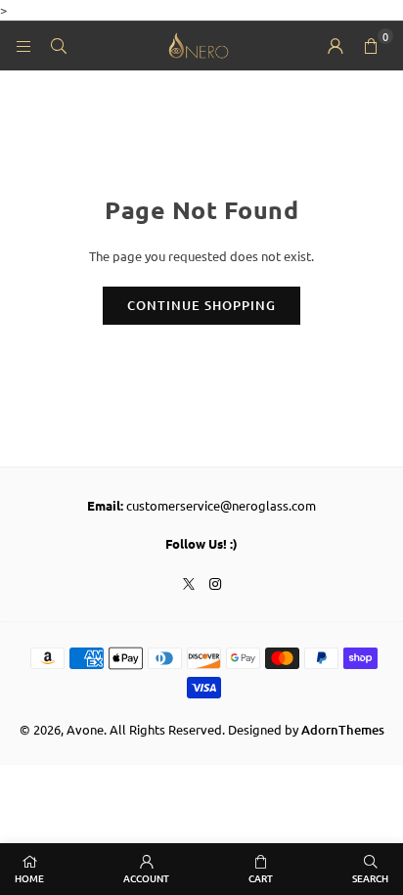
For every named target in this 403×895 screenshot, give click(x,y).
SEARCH (370, 878)
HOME (29, 878)
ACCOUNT (146, 878)
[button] (370, 46)
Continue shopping (201, 305)
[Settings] (335, 46)
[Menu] (23, 45)
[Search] (58, 45)
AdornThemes (342, 729)
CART (260, 878)
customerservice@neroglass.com (221, 505)
